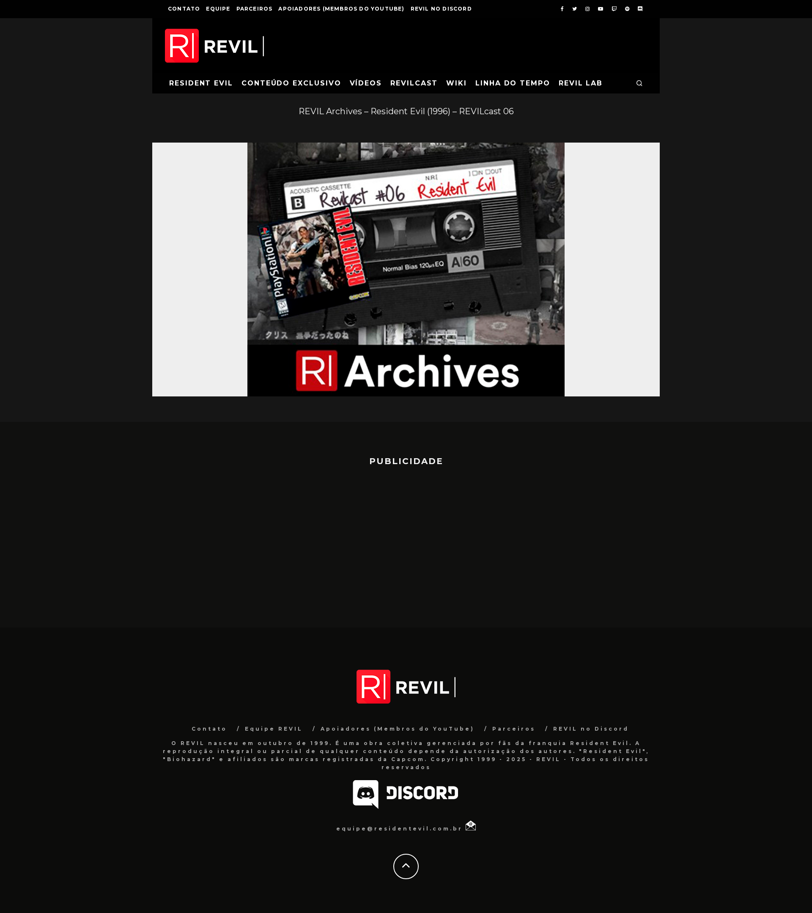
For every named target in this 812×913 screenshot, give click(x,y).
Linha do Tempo (512, 83)
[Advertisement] (406, 543)
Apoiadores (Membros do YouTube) (341, 9)
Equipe (218, 9)
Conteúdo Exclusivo (291, 83)
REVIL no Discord (441, 9)
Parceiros (254, 9)
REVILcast (414, 83)
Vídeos (366, 83)
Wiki (456, 83)
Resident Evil (201, 83)
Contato (184, 9)
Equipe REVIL (274, 729)
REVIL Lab (581, 83)
